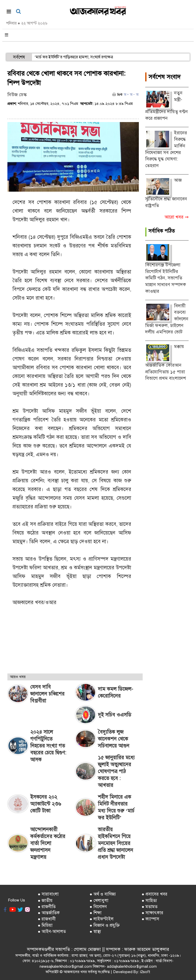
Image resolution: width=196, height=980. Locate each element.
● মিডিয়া (45, 925)
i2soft (145, 972)
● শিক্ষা (96, 913)
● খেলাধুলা (99, 900)
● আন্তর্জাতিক (49, 913)
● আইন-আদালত (52, 931)
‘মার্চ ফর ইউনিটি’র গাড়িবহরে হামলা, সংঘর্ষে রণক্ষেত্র (73, 57)
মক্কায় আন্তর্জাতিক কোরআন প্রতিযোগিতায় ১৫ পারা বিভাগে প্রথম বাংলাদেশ (165, 362)
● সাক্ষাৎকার (152, 913)
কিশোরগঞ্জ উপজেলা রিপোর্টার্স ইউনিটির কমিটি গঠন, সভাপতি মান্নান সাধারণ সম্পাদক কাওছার (165, 278)
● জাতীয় (45, 900)
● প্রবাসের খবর (154, 894)
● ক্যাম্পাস (150, 919)
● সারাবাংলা (48, 894)
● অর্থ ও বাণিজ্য (103, 894)
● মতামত (149, 906)
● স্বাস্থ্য (95, 931)
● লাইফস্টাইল (102, 919)
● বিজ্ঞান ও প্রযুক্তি (105, 925)
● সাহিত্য (149, 900)
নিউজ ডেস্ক (17, 94)
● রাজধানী (47, 919)
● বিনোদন (98, 906)
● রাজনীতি (47, 906)
